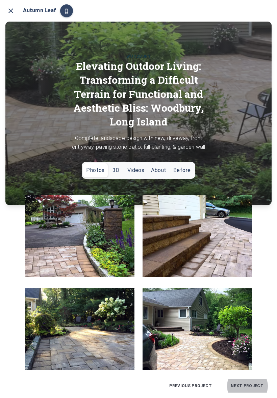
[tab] (95, 170)
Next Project (247, 385)
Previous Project (190, 385)
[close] (11, 11)
